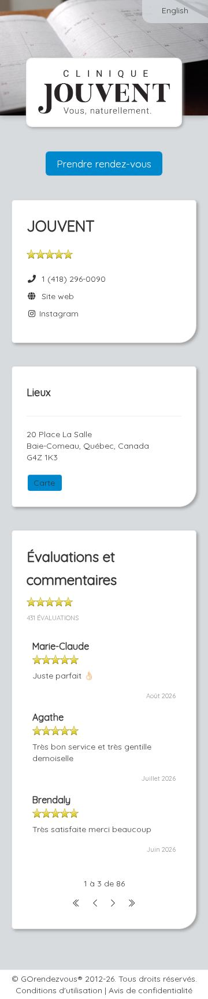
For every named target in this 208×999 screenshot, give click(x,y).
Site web (55, 296)
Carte (44, 483)
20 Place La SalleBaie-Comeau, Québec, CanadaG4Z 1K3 (88, 446)
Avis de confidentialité (150, 990)
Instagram (58, 313)
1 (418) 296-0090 (74, 279)
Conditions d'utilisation (59, 990)
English (175, 10)
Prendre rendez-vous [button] (104, 163)
